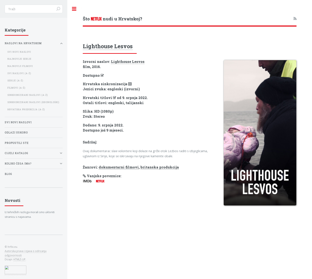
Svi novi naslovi (19, 51)
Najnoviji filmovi (20, 66)
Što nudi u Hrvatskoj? (112, 19)
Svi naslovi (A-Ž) (19, 73)
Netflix (100, 181)
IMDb (87, 181)
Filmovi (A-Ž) (16, 87)
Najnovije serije (19, 58)
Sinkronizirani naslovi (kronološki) (33, 102)
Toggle (74, 9)
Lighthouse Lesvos (108, 46)
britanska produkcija (160, 167)
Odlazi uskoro (16, 132)
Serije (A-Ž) (15, 80)
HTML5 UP (19, 259)
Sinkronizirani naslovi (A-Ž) (27, 94)
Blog (8, 174)
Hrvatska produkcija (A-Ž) (26, 109)
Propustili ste (17, 142)
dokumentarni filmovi (119, 167)
